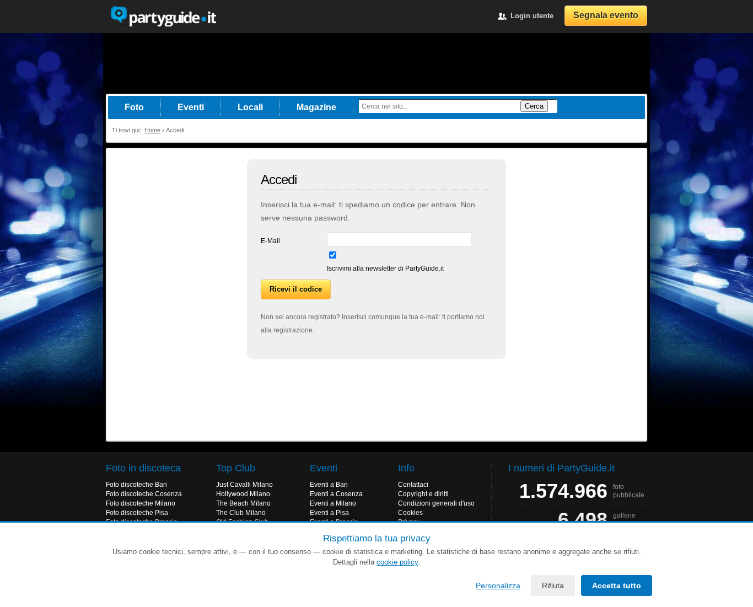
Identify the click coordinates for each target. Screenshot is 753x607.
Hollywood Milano (243, 494)
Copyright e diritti (423, 494)
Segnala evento (605, 15)
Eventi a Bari (329, 484)
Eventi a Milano (333, 503)
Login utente (531, 16)
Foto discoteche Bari (136, 484)
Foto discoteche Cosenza (144, 494)
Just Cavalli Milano (244, 484)
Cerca (534, 106)
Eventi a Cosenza (336, 494)
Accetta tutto (616, 585)
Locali (250, 107)
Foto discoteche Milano (140, 503)
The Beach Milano (243, 503)
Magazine (316, 107)
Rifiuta (553, 585)
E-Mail (270, 241)
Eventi (191, 107)
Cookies (410, 513)
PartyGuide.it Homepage (163, 17)
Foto (134, 107)
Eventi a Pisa (329, 513)
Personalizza (498, 585)
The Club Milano (241, 513)
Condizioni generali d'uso (436, 503)
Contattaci (413, 484)
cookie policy (397, 562)
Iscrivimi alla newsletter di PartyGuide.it (385, 268)
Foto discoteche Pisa (137, 513)
